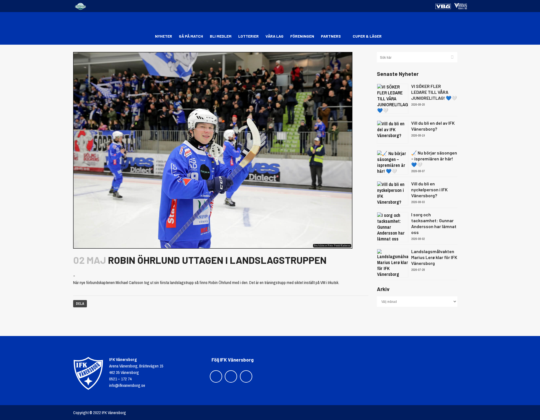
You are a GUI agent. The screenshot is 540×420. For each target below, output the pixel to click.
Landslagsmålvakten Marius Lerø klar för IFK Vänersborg (434, 257)
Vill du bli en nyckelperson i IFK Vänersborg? (429, 189)
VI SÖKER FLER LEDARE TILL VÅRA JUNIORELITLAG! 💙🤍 (434, 92)
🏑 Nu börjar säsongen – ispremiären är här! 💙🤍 (434, 158)
